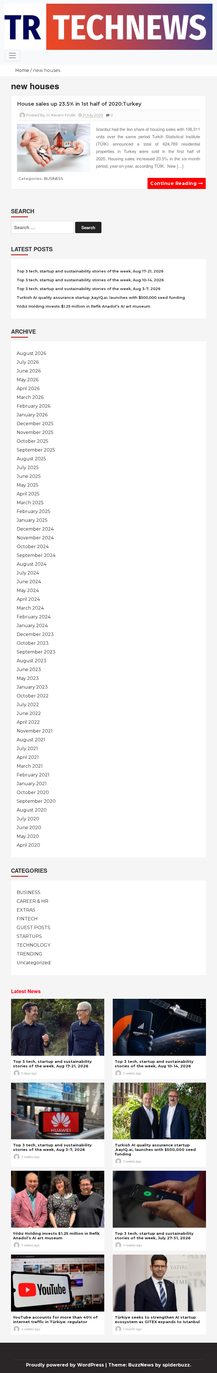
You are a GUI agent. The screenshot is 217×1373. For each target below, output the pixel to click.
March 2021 (30, 766)
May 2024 (28, 590)
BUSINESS (53, 178)
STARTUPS (29, 936)
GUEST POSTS (33, 927)
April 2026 (28, 388)
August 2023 (31, 660)
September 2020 (36, 801)
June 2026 (29, 371)
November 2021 (35, 731)
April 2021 (28, 757)
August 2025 (31, 458)
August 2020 (32, 810)
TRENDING (29, 954)
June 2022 (29, 713)
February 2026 (33, 406)
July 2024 (28, 573)
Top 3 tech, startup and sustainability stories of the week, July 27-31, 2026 (154, 1235)
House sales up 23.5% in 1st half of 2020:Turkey (79, 104)
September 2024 (36, 555)
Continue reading (174, 183)
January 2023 (32, 687)
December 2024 (35, 529)
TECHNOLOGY (33, 945)
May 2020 (28, 836)
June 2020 (29, 827)
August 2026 (31, 353)
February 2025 (33, 511)
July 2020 (28, 818)
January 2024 (32, 625)
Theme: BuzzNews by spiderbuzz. (149, 1365)
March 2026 (30, 397)
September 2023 (36, 652)
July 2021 (27, 748)
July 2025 (28, 467)
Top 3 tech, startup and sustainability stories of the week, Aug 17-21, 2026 (90, 271)
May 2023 (28, 678)
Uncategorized (34, 962)
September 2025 (36, 450)
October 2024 (33, 546)
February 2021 (33, 775)
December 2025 (35, 423)
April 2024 (28, 599)
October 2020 (33, 792)
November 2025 (35, 432)
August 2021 (31, 739)
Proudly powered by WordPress (65, 1365)
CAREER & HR (32, 901)
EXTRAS (26, 910)
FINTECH (27, 918)
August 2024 (31, 564)
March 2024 (30, 608)
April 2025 (28, 494)
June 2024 (29, 581)
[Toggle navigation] (12, 55)
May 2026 (27, 379)
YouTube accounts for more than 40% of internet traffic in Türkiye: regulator (55, 1319)
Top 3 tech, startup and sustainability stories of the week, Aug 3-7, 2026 (88, 288)
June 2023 (29, 669)
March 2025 (30, 502)
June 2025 (29, 476)
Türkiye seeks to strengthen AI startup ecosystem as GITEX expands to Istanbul (157, 1319)
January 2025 (32, 520)
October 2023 (33, 643)
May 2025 (27, 485)
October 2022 (33, 696)
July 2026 (28, 362)
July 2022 (28, 704)
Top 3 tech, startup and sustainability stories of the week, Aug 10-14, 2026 (90, 280)
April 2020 (28, 845)
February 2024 (34, 617)
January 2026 (32, 415)
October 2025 (32, 441)
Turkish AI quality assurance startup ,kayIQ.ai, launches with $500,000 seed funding (101, 297)
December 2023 (35, 634)
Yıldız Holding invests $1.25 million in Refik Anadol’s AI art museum (83, 306)
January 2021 (32, 783)
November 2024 (35, 537)
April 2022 (28, 722)
